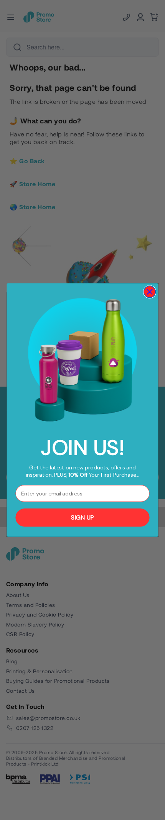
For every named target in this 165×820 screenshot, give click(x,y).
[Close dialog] (150, 292)
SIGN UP (82, 517)
